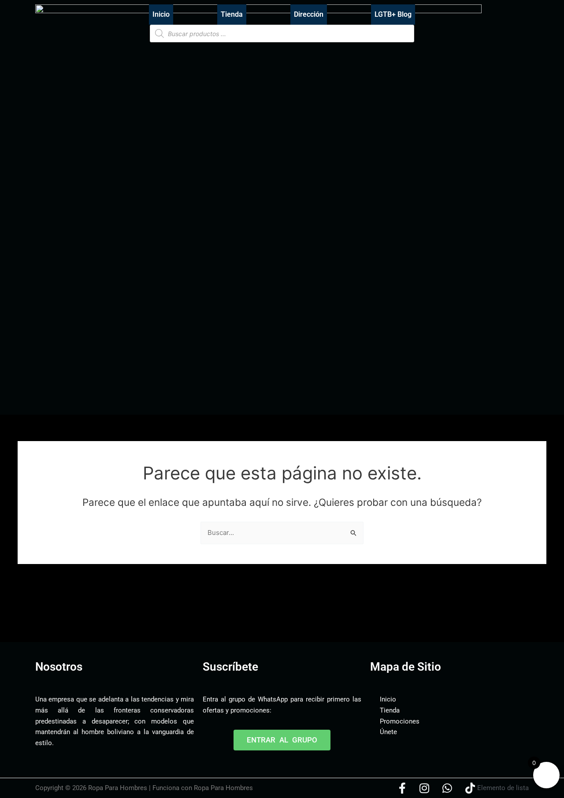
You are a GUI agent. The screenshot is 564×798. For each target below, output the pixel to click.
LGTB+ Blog (393, 14)
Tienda (232, 14)
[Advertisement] (195, 615)
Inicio (161, 14)
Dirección (308, 14)
